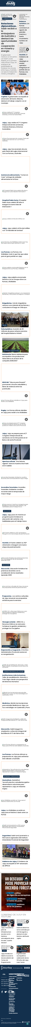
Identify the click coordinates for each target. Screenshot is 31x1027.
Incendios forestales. (9, 487)
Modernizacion (13, 1013)
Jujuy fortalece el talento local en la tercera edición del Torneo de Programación (7, 958)
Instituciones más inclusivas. (14, 675)
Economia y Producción (11, 350)
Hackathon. (7, 780)
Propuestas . (7, 596)
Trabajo (11, 982)
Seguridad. (6, 836)
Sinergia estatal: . (9, 622)
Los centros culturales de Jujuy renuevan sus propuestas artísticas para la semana (15, 598)
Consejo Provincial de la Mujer (14, 671)
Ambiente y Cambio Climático (12, 1003)
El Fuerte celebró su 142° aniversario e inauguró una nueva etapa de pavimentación (14, 545)
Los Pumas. (5, 252)
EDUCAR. (5, 382)
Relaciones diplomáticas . (9, 25)
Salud (4, 325)
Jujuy (4, 924)
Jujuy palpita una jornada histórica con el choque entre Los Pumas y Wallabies (14, 279)
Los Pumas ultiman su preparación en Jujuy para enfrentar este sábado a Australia (15, 756)
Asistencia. (6, 354)
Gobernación (7, 18)
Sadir (20, 924)
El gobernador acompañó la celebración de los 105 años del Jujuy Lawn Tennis (23, 958)
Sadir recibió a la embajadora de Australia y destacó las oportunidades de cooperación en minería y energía (9, 39)
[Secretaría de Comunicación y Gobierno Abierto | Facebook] (2, 992)
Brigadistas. (7, 303)
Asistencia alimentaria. (10, 175)
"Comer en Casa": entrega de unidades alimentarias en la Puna (14, 177)
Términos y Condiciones (6, 1018)
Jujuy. (4, 123)
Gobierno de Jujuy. (9, 861)
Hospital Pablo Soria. (10, 200)
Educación (7, 511)
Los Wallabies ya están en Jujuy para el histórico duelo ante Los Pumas (14, 812)
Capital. (4, 97)
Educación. (5, 569)
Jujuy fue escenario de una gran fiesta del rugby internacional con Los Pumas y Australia (14, 151)
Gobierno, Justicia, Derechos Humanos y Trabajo (12, 1009)
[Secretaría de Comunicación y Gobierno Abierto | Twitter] (5, 992)
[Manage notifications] (27, 1024)
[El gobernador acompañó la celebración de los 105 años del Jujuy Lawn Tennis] (23, 949)
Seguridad (12, 994)
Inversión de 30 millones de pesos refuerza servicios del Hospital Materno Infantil (14, 331)
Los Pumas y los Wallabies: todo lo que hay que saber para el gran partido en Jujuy (14, 254)
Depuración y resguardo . (11, 650)
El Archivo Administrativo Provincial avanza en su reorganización (14, 652)
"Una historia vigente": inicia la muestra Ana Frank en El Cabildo (15, 463)
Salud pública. (6, 329)
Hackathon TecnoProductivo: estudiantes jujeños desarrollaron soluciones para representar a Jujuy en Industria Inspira (15, 784)
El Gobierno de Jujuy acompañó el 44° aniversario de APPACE (15, 863)
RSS (2, 1020)
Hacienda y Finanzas (9, 646)
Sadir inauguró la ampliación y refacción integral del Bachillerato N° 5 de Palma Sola (13, 731)
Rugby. (4, 410)
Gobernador (22, 950)
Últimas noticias (26, 975)
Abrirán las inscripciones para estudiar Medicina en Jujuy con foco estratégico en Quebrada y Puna (16, 705)
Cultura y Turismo (9, 457)
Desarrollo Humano (12, 999)
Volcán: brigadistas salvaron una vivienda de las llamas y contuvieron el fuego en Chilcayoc (15, 305)
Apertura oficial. (8, 461)
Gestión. (22, 55)
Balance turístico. (23, 22)
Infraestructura (13, 988)
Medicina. (6, 703)
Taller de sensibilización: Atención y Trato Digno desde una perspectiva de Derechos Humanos (15, 679)
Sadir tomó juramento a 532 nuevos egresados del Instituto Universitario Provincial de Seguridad (15, 838)
